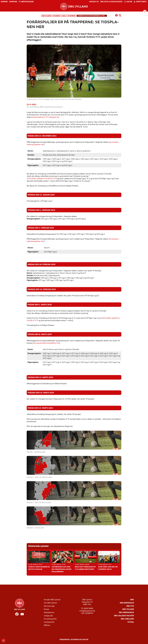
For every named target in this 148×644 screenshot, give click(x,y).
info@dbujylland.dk (87, 611)
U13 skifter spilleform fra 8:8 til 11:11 (42, 179)
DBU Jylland (46, 16)
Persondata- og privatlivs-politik (74, 639)
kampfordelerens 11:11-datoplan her (45, 117)
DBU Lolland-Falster (124, 616)
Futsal (131, 622)
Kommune (13, 2)
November (71, 16)
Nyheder (56, 16)
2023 (63, 16)
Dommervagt (49, 606)
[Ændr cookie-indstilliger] (3, 640)
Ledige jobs (48, 616)
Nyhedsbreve (49, 612)
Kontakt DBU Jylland (52, 600)
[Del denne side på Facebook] (116, 15)
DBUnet (47, 625)
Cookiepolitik (49, 622)
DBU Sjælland (127, 619)
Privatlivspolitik (50, 619)
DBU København (126, 612)
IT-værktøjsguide (26, 2)
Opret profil (141, 2)
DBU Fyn (130, 606)
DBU (132, 600)
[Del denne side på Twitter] (120, 15)
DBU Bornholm (127, 603)
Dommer (4, 2)
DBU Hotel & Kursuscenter (111, 2)
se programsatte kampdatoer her (46, 343)
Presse (46, 609)
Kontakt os (94, 2)
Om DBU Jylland (50, 603)
